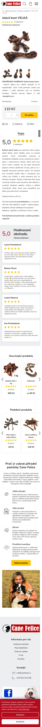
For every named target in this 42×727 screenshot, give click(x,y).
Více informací (23, 709)
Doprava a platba (21, 651)
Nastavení (20, 715)
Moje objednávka (21, 648)
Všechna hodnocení (21, 238)
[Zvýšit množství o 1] (16, 115)
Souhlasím (20, 722)
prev (2, 379)
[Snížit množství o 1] (6, 115)
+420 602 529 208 (23, 678)
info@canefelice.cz (24, 673)
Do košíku (29, 115)
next (39, 379)
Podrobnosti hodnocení (11, 25)
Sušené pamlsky (21, 563)
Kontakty (21, 659)
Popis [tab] (21, 133)
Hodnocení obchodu (21, 644)
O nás (21, 655)
